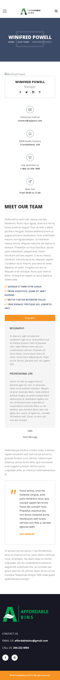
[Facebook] (7, 658)
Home (11, 41)
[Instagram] (15, 658)
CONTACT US (10, 633)
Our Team (23, 41)
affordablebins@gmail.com (31, 640)
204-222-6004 (21, 647)
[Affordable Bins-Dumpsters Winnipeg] (30, 11)
